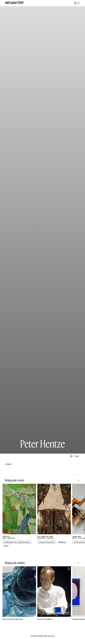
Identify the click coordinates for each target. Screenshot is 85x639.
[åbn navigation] (78, 3)
